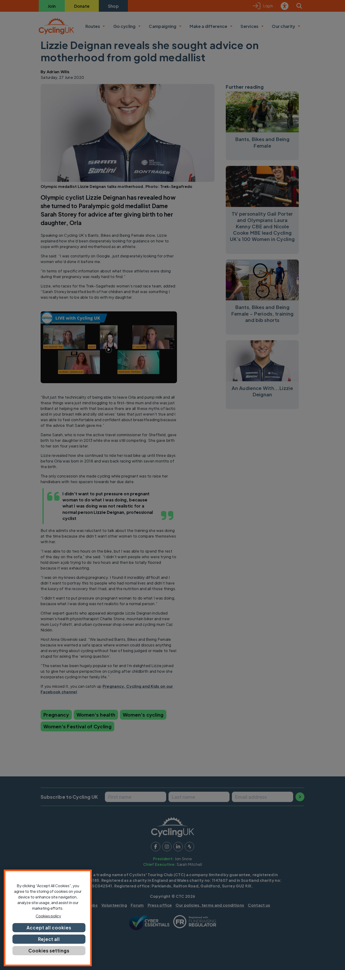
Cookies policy (48, 915)
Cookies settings (48, 950)
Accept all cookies (49, 927)
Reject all (49, 939)
